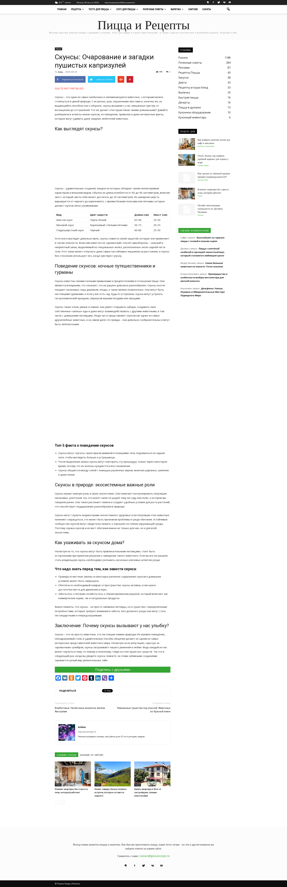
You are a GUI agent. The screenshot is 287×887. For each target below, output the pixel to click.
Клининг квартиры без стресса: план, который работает (213, 191)
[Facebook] (213, 2)
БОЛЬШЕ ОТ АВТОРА (91, 755)
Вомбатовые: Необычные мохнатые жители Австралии (80, 710)
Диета (182, 82)
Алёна (60, 72)
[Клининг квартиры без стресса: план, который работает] (73, 773)
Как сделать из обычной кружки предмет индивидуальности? (214, 175)
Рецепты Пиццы (189, 72)
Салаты (206, 9)
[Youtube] (229, 2)
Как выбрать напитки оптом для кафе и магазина (214, 141)
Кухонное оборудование (194, 112)
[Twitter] (218, 2)
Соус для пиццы (125, 9)
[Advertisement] (112, 158)
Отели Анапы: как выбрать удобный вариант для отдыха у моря (213, 159)
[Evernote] (207, 2)
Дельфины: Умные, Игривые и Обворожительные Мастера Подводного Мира (202, 292)
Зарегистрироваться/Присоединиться (120, 2)
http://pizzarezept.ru (87, 732)
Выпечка (176, 9)
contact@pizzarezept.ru (154, 856)
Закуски (193, 9)
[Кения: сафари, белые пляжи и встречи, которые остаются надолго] (113, 773)
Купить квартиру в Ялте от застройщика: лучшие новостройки (147, 792)
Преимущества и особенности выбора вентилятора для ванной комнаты (203, 277)
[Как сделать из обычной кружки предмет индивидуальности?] (186, 177)
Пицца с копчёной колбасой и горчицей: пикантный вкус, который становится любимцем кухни (202, 252)
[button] (228, 9)
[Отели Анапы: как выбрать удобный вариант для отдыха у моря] (186, 160)
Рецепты (76, 9)
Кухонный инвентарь (192, 117)
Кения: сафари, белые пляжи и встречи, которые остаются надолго (110, 792)
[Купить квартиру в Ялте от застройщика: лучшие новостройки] (152, 773)
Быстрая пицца (188, 97)
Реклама (184, 67)
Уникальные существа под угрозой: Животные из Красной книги (143, 710)
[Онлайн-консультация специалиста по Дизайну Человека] (186, 209)
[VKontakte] (224, 2)
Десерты (184, 102)
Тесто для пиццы (99, 9)
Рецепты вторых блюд (193, 87)
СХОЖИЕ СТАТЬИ (66, 755)
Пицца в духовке (189, 107)
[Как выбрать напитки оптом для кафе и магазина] (186, 144)
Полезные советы (153, 9)
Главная (61, 9)
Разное (58, 49)
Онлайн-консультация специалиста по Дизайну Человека (210, 209)
